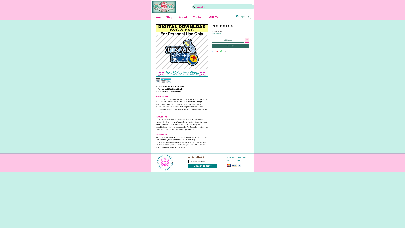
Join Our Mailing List (196, 157)
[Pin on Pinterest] (217, 51)
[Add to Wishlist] (247, 40)
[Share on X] (225, 51)
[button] (250, 16)
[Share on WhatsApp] (221, 51)
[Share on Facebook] (213, 51)
